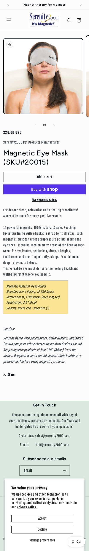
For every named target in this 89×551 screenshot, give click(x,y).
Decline (42, 529)
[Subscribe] (65, 470)
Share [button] (11, 374)
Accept (42, 518)
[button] (8, 20)
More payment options (44, 199)
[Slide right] (54, 125)
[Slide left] (35, 125)
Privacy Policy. (27, 507)
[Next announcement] (81, 5)
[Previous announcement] (8, 5)
